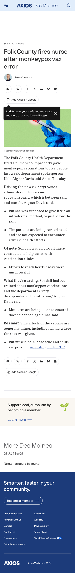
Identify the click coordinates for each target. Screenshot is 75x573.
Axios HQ (38, 520)
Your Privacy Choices (45, 538)
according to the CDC (47, 347)
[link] (8, 89)
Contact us (9, 532)
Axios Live (39, 513)
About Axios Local (13, 513)
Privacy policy (41, 526)
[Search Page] (69, 5)
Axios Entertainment (14, 544)
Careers (8, 526)
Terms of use (40, 532)
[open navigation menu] (6, 5)
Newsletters (10, 538)
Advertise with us (12, 520)
